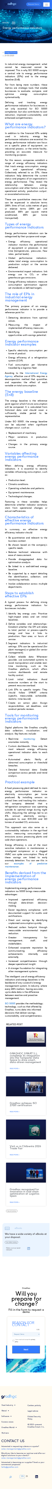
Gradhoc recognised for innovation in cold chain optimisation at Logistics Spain (24, 1192)
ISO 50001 (10, 1003)
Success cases (7, 1422)
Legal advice (32, 1411)
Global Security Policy (34, 1418)
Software (5, 1416)
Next (26, 1349)
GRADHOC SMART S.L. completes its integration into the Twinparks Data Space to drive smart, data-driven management (25, 1058)
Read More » (14, 1068)
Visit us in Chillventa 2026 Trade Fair (25, 1147)
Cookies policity (34, 1405)
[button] (9, 1476)
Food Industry (7, 1405)
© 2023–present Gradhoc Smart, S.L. (35, 1426)
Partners (5, 1433)
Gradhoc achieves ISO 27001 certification (23, 1104)
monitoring (29, 739)
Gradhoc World (7, 1427)
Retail (4, 1411)
